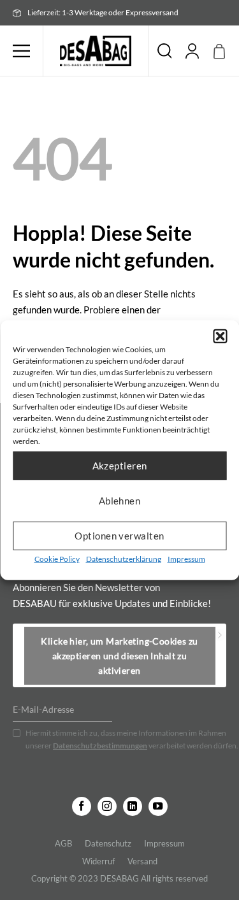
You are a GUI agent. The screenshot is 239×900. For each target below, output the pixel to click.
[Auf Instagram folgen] (107, 806)
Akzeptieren (119, 465)
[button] (220, 335)
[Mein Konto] (192, 51)
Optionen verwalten (119, 535)
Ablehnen (120, 500)
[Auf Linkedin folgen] (132, 806)
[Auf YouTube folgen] (158, 806)
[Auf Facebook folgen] (81, 806)
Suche (164, 51)
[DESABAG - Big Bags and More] (96, 51)
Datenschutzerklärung (123, 558)
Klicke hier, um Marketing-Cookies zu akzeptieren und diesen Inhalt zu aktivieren (119, 656)
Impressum (186, 558)
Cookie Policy (57, 558)
